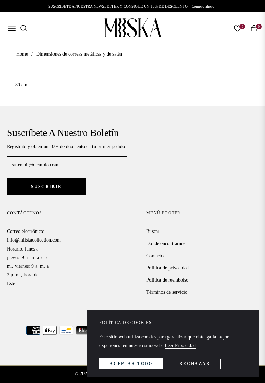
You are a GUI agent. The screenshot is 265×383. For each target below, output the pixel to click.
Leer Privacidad (180, 345)
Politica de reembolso (167, 280)
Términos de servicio (166, 292)
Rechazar (194, 363)
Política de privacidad (167, 268)
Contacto (155, 255)
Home (22, 54)
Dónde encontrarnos (165, 243)
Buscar (152, 231)
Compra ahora (203, 6)
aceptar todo (131, 363)
